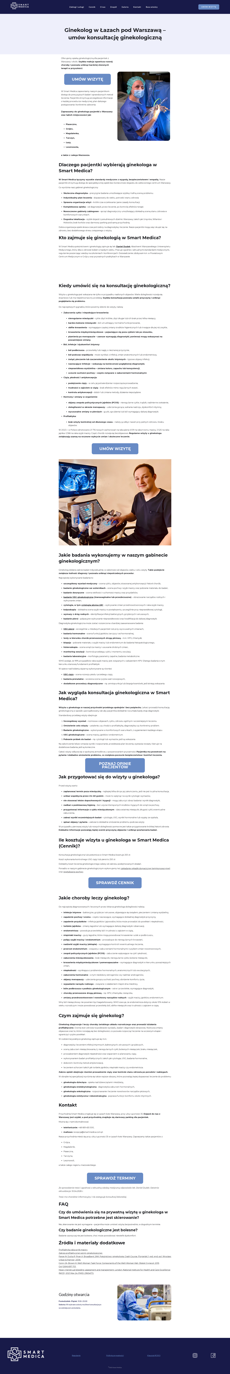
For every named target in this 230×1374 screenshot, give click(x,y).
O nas (102, 7)
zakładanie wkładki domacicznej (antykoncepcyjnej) (145, 868)
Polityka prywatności (115, 1355)
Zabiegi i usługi (76, 7)
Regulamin (76, 1355)
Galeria (125, 7)
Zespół (113, 7)
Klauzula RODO (153, 1355)
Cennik (92, 7)
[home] (20, 6)
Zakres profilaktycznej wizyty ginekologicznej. (81, 1253)
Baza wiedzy (152, 7)
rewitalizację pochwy (73, 872)
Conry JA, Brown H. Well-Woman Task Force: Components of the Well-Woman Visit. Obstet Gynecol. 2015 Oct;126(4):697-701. (109, 1265)
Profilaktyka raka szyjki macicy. (73, 1250)
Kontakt (137, 7)
